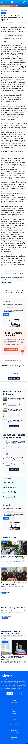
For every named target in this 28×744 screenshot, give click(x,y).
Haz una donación (14, 730)
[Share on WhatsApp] (23, 38)
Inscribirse (6, 314)
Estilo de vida (14, 704)
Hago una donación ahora (10, 349)
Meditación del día (10, 487)
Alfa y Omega (15, 22)
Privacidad (14, 739)
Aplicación (14, 713)
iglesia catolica (18, 279)
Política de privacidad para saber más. (13, 311)
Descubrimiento (14, 705)
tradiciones (5, 617)
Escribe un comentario (14, 378)
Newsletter (14, 711)
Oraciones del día (9, 497)
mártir (4, 593)
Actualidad (14, 700)
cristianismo (4, 279)
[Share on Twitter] (18, 38)
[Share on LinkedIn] (16, 38)
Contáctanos (14, 737)
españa (11, 279)
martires (4, 282)
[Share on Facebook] (13, 38)
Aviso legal (14, 735)
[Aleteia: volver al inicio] (14, 2)
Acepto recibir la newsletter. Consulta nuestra (13, 311)
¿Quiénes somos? (14, 732)
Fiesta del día (8, 483)
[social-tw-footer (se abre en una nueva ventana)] (15, 724)
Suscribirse (10, 693)
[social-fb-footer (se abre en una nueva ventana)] (12, 724)
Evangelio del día (9, 492)
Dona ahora (13, 5)
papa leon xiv (5, 542)
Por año (14, 719)
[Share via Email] (20, 38)
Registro (5, 5)
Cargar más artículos (14, 426)
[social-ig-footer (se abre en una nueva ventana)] (17, 724)
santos (9, 282)
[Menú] (5, 2)
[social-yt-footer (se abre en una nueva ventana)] (10, 724)
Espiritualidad (4, 10)
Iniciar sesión (17, 693)
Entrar (18, 373)
